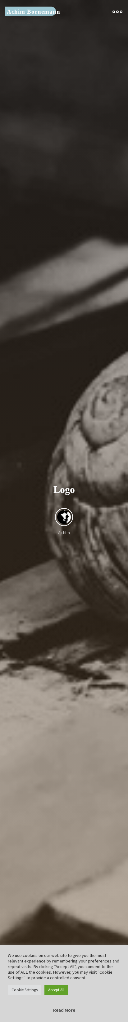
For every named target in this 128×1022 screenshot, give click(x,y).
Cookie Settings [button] (24, 990)
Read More (64, 1010)
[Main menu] (117, 11)
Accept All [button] (56, 990)
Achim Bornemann (33, 11)
